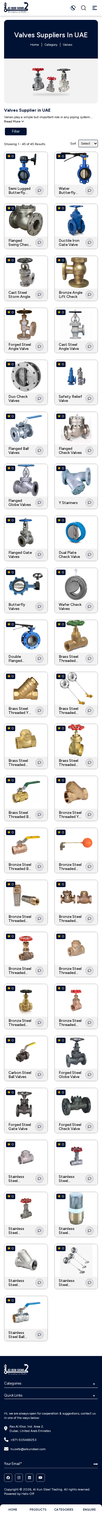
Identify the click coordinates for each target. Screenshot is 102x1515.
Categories (12, 1383)
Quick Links (13, 1395)
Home (34, 45)
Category (50, 45)
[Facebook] (8, 1478)
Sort (73, 143)
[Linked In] (29, 1478)
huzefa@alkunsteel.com (28, 1449)
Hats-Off (27, 1494)
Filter (16, 131)
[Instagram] (19, 1478)
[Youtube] (40, 1478)
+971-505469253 (23, 1440)
